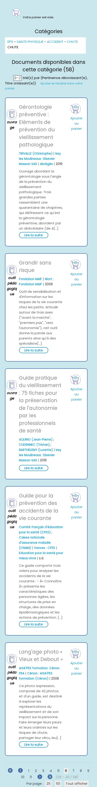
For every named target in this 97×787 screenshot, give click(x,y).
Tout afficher (77, 783)
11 (31, 777)
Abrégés (46, 164)
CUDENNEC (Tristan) (34, 445)
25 (48, 783)
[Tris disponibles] (18, 77)
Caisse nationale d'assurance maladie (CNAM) (35, 542)
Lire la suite (33, 235)
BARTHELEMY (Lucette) (36, 450)
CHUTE (72, 41)
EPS (10, 41)
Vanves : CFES (44, 548)
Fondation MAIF (30, 279)
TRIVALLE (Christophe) (35, 153)
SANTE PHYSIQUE (30, 41)
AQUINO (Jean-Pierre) (35, 439)
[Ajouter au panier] (75, 108)
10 (22, 777)
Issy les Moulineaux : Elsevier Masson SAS (40, 158)
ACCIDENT (55, 41)
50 (58, 783)
